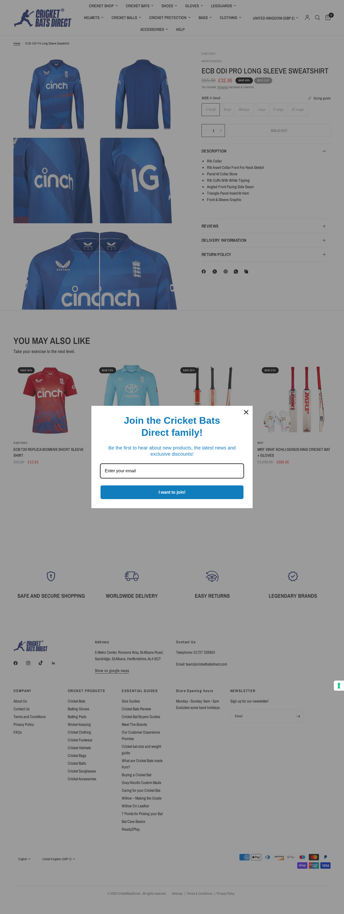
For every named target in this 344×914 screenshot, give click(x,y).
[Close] (246, 412)
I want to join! (172, 492)
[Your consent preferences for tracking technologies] (339, 686)
